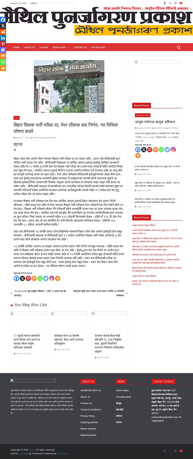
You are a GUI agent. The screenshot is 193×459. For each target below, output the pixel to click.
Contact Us (80, 47)
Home (16, 47)
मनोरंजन (119, 415)
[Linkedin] (3, 38)
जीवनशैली (119, 409)
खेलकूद (119, 403)
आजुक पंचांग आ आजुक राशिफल (144, 276)
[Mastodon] (3, 50)
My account (99, 47)
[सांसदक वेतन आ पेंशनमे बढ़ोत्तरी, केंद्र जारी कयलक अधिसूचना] (69, 313)
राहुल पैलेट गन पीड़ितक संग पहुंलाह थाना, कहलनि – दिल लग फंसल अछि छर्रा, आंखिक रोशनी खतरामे (157, 184)
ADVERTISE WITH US (91, 390)
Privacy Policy (88, 415)
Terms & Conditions (91, 409)
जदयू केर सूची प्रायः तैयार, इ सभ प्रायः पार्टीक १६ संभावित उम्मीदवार (98, 293)
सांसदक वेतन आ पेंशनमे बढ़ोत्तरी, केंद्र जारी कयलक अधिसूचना (68, 340)
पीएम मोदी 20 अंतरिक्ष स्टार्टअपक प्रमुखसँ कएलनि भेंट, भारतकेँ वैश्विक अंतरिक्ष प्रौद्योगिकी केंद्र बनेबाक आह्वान (155, 201)
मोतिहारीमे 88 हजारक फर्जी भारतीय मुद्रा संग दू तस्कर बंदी (154, 254)
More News (59, 47)
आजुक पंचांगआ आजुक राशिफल (155, 121)
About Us (29, 47)
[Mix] (34, 278)
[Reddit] (3, 32)
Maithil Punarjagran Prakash (45, 137)
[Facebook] (16, 278)
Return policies (88, 428)
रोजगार (16, 118)
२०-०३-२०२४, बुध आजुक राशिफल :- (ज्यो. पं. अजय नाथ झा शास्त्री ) (40, 293)
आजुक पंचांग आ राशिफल (142, 115)
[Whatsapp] (40, 278)
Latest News (122, 390)
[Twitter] (46, 278)
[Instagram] (51, 278)
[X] (22, 278)
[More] (57, 278)
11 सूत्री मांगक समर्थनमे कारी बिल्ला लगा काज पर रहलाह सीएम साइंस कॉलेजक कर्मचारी (27, 341)
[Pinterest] (28, 278)
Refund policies (88, 435)
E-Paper (44, 47)
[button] (67, 47)
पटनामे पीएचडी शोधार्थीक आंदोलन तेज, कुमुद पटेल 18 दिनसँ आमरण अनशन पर (157, 168)
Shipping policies (89, 422)
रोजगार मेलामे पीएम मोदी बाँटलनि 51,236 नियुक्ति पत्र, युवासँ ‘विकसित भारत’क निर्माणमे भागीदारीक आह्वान (109, 343)
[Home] (96, 8)
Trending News (123, 396)
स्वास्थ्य (119, 422)
